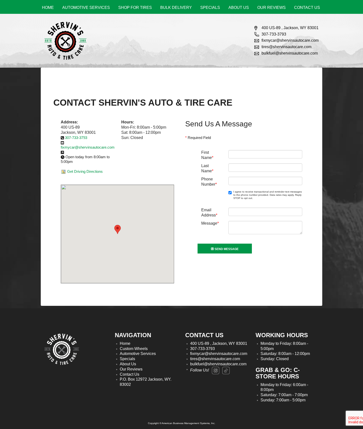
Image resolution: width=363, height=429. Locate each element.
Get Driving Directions (85, 171)
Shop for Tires (135, 7)
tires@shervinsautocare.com (286, 47)
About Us (238, 7)
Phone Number (209, 181)
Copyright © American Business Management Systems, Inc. (181, 423)
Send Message (226, 249)
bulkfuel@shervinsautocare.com (290, 53)
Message (210, 223)
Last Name (207, 168)
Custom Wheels (134, 349)
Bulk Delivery (176, 7)
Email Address (209, 212)
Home (48, 7)
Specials (210, 7)
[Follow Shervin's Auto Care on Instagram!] (215, 370)
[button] (117, 229)
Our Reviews (271, 7)
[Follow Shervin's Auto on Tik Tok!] (226, 370)
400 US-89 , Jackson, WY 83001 (290, 28)
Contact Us (307, 7)
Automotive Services (86, 7)
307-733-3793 (274, 34)
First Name (207, 154)
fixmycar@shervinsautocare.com (290, 40)
